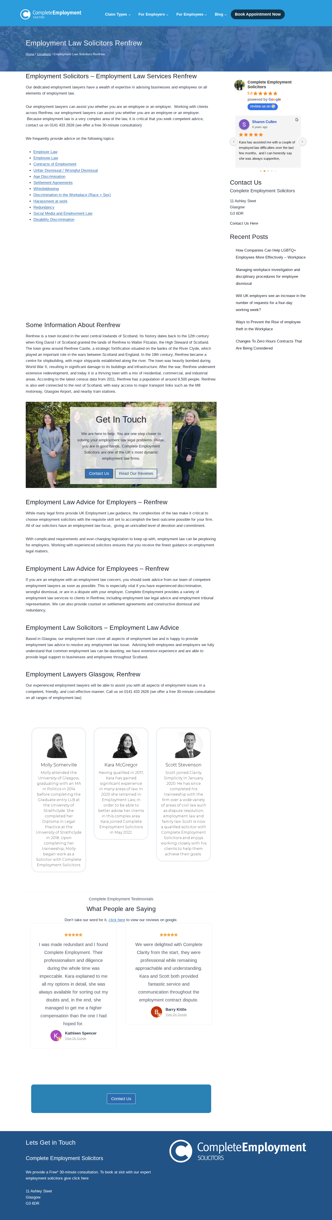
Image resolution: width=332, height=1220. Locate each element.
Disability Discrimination (53, 219)
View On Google (75, 1038)
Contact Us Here (244, 223)
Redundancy (43, 207)
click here (117, 920)
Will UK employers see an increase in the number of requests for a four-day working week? (271, 303)
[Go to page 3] (272, 171)
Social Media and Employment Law (62, 213)
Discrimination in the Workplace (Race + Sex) (72, 195)
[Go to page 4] (275, 170)
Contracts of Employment (54, 164)
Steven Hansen (265, 122)
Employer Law (45, 152)
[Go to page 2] (268, 171)
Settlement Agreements (53, 183)
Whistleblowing (46, 189)
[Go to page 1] (264, 171)
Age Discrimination (49, 176)
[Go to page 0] (260, 170)
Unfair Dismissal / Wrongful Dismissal (65, 170)
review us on (260, 106)
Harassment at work (50, 201)
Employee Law (45, 158)
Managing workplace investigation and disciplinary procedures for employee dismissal (268, 277)
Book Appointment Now (258, 14)
